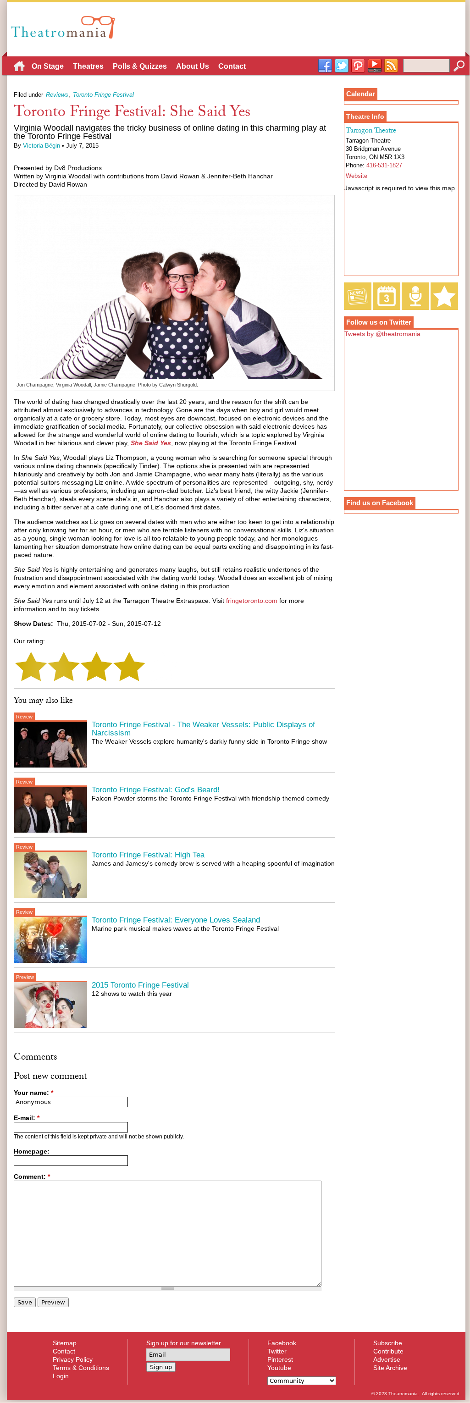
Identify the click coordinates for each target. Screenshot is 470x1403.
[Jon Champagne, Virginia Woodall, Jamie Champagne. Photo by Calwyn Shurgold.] (174, 377)
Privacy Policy (73, 1359)
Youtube (279, 1367)
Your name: (33, 1092)
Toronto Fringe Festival (103, 95)
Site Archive (390, 1367)
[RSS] (391, 66)
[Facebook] (325, 66)
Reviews (57, 95)
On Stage (48, 66)
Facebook (281, 1343)
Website (356, 176)
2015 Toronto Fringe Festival (140, 985)
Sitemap (65, 1343)
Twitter (277, 1351)
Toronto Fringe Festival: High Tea (148, 855)
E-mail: (26, 1117)
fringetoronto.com (251, 600)
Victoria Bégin (41, 146)
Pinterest (280, 1359)
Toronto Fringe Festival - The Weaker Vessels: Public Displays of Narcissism (203, 728)
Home (19, 67)
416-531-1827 (384, 165)
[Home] (65, 27)
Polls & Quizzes (140, 66)
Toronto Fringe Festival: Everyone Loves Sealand (176, 920)
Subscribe (387, 1343)
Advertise (386, 1359)
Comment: (32, 1176)
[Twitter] (341, 66)
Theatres (88, 66)
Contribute (388, 1351)
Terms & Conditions (81, 1367)
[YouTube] (374, 66)
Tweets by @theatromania (382, 333)
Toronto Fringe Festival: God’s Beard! (156, 789)
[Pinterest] (358, 66)
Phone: (356, 165)
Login (61, 1376)
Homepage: (32, 1151)
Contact (232, 66)
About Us (192, 66)
